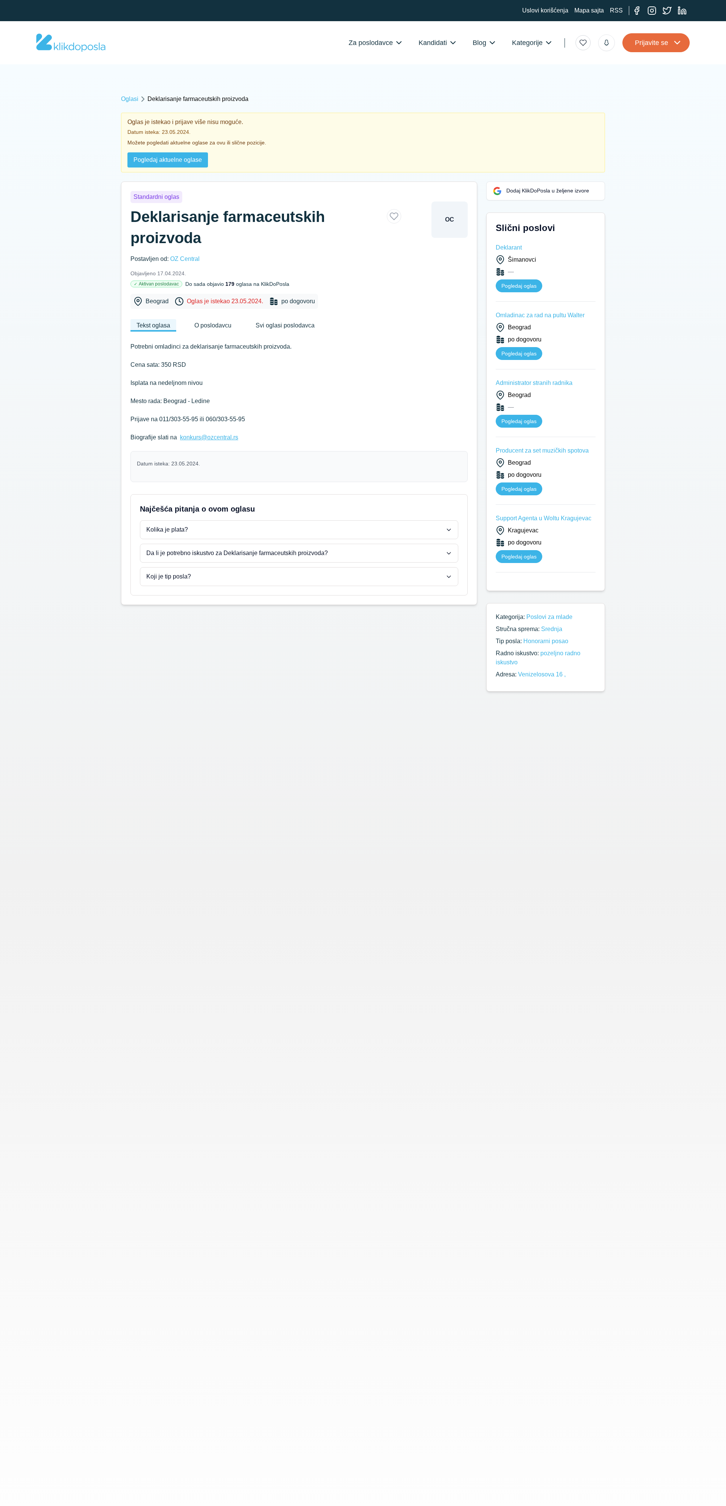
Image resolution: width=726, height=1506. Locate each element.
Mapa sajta (589, 10)
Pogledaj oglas (519, 286)
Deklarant (509, 247)
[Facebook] (636, 10)
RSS (616, 10)
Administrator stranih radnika (534, 383)
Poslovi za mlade (549, 617)
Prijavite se (651, 43)
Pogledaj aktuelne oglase (167, 160)
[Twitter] (667, 10)
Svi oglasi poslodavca (285, 325)
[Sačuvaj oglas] (394, 216)
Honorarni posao (545, 641)
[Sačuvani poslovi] (583, 42)
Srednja (551, 629)
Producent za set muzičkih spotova (542, 450)
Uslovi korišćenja (545, 10)
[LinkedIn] (682, 10)
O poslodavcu (212, 325)
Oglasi (129, 99)
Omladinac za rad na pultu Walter (540, 315)
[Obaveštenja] (606, 42)
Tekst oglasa (153, 325)
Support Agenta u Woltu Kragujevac (543, 518)
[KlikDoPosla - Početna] (70, 43)
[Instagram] (651, 10)
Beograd (157, 301)
